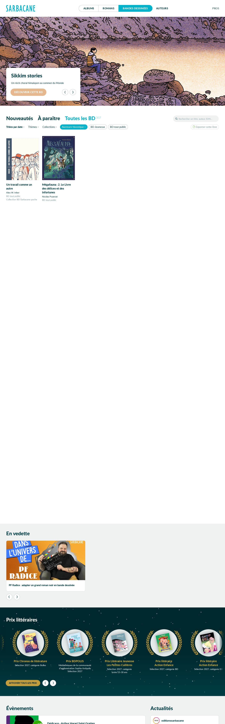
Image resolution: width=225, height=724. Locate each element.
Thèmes (32, 127)
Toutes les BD (83, 118)
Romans (108, 8)
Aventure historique (73, 127)
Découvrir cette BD (28, 92)
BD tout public (118, 127)
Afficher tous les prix (23, 682)
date (16, 127)
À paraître (49, 118)
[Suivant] (73, 92)
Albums (89, 8)
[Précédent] (65, 92)
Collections (49, 127)
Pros (215, 8)
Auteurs (162, 8)
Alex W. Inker (12, 192)
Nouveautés (19, 118)
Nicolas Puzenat (50, 196)
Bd (135, 8)
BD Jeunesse (98, 127)
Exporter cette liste (206, 127)
